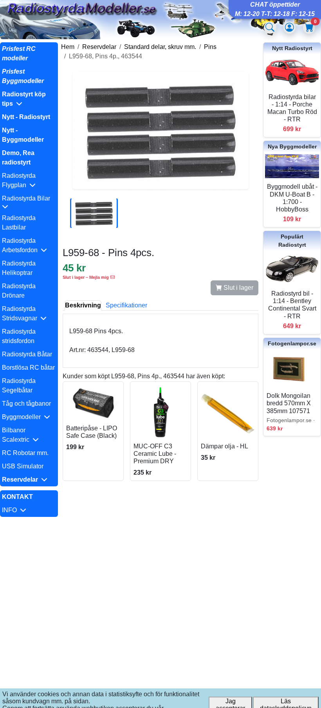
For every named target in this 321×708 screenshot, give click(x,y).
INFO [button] (11, 510)
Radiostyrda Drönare (19, 291)
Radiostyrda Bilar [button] (27, 198)
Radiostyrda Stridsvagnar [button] (21, 313)
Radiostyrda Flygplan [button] (19, 180)
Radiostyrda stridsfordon (19, 336)
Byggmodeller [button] (23, 417)
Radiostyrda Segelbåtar (19, 385)
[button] (29, 99)
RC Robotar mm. (25, 453)
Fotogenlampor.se (292, 343)
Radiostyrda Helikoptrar (19, 268)
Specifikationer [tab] (126, 305)
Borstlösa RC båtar (28, 367)
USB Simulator (22, 466)
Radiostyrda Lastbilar (19, 223)
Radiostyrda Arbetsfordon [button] (21, 245)
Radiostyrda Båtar (27, 354)
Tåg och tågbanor (26, 403)
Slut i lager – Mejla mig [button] (86, 277)
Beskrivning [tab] (83, 305)
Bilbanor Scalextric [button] (17, 435)
